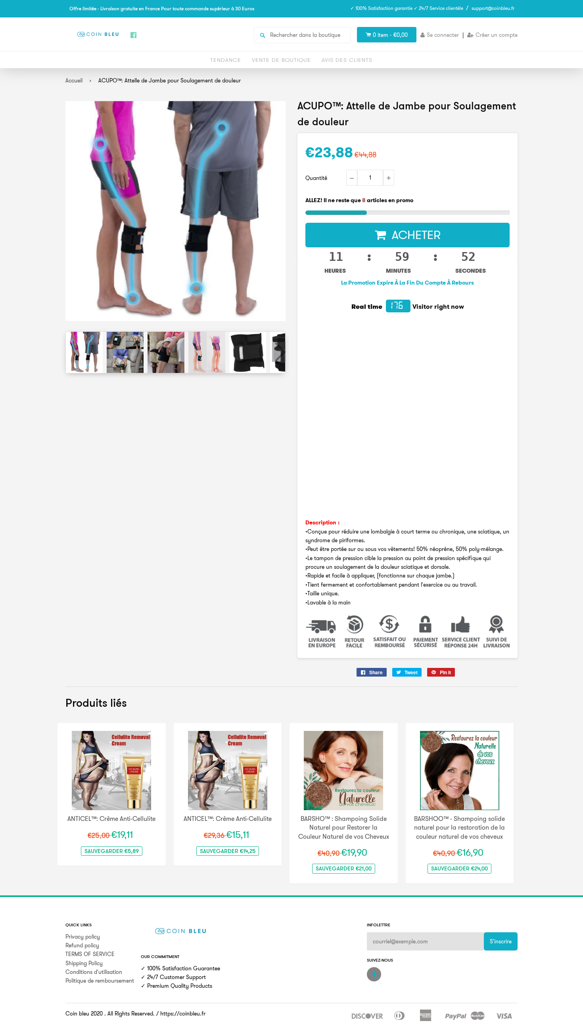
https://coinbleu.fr (182, 1013)
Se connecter (443, 34)
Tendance (225, 59)
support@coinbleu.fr (493, 8)
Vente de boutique (281, 59)
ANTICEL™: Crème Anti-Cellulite (111, 818)
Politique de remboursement (99, 980)
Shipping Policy (84, 963)
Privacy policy (82, 936)
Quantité (316, 178)
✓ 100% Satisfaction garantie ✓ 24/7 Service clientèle (406, 8)
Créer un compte (497, 34)
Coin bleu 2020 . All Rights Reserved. (110, 1013)
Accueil (73, 80)
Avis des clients (347, 59)
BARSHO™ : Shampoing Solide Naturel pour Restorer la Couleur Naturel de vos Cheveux (343, 827)
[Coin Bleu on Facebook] (374, 974)
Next (279, 352)
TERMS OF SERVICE (90, 954)
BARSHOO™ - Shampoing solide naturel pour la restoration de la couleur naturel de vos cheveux (459, 827)
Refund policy (82, 945)
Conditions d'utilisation (93, 971)
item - (390, 34)
